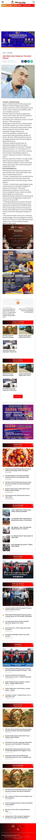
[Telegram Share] (28, 61)
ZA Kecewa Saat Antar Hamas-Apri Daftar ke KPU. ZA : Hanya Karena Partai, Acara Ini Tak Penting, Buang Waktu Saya (9, 312)
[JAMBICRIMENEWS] (18, 2)
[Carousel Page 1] (14, 576)
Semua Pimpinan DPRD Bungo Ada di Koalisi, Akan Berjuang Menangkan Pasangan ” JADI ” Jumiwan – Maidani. (16, 574)
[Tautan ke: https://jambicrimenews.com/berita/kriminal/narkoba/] (33, 505)
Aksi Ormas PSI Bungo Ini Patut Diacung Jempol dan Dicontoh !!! (26, 310)
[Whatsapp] (31, 61)
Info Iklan (27, 836)
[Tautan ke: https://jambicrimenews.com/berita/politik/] (33, 556)
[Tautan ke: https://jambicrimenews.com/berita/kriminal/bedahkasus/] (33, 444)
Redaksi (21, 836)
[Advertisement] (18, 20)
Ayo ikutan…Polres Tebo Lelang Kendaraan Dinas (17, 810)
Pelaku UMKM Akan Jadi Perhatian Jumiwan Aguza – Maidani (17, 689)
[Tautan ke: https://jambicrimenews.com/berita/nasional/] (33, 765)
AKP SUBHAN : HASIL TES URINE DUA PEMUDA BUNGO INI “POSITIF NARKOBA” (21, 528)
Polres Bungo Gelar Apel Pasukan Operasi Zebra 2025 (17, 496)
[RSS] (18, 302)
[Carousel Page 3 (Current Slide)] (18, 576)
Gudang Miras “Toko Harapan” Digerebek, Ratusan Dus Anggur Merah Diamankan (17, 816)
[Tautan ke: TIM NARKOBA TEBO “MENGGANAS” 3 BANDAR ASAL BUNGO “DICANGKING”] (6, 521)
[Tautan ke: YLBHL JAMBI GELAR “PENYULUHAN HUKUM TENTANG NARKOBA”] (6, 512)
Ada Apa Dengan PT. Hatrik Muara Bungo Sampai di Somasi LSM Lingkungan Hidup (17, 476)
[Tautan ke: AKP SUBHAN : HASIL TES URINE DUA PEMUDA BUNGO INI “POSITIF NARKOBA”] (6, 530)
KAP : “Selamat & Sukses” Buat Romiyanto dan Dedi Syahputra (18, 797)
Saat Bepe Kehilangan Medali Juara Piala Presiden (17, 635)
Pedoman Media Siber (10, 836)
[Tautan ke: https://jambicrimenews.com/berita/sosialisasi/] (33, 644)
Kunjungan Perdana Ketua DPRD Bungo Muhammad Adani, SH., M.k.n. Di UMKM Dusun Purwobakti (18, 756)
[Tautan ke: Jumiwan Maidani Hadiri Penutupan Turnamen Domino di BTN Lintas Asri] (18, 597)
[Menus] (2, 2)
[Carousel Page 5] (22, 576)
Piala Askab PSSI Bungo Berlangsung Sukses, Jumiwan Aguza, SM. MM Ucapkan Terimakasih (18, 615)
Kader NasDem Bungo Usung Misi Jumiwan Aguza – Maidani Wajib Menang (17, 682)
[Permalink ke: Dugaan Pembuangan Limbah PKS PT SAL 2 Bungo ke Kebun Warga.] (26, 330)
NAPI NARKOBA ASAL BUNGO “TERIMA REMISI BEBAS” (21, 545)
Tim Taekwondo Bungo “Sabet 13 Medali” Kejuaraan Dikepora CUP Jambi (17, 622)
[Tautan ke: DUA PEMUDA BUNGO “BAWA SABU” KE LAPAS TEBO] (6, 538)
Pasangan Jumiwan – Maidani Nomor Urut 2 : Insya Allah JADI (18, 695)
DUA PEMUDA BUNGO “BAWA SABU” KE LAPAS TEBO (22, 536)
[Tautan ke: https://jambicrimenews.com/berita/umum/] (33, 705)
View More (18, 396)
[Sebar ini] (22, 61)
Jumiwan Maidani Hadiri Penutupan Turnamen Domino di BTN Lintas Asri (18, 608)
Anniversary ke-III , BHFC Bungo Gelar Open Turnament (17, 628)
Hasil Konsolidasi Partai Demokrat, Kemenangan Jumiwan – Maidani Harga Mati (18, 675)
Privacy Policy (17, 838)
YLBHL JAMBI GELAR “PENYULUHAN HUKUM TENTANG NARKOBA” (21, 510)
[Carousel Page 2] (16, 576)
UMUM (9, 62)
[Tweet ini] (25, 61)
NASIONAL (5, 62)
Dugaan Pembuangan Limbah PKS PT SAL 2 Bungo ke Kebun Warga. (26, 336)
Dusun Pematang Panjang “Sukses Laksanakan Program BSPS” (19, 803)
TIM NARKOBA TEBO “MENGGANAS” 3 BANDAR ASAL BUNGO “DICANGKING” (21, 519)
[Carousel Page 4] (20, 576)
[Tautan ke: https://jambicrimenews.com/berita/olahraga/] (33, 583)
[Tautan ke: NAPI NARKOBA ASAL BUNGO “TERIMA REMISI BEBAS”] (6, 547)
